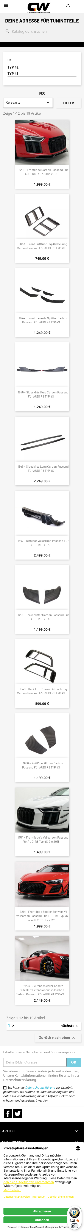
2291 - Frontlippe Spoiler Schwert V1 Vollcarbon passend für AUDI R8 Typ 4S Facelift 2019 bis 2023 (42, 916)
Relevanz (28, 102)
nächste (70, 1026)
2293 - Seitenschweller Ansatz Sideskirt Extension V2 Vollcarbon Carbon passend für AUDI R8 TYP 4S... (41, 990)
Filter (68, 103)
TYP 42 (13, 67)
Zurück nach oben (57, 1038)
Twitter (17, 1113)
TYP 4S (13, 73)
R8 (9, 60)
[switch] (74, 1225)
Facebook (8, 1113)
